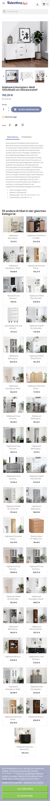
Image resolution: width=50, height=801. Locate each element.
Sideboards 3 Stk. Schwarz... (36, 657)
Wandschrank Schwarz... (13, 296)
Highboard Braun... (13, 656)
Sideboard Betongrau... (13, 236)
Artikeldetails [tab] (27, 137)
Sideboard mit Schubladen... (37, 687)
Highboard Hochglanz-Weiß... (13, 387)
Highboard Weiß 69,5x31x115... (36, 357)
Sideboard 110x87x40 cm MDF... (36, 236)
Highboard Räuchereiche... (36, 627)
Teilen (9, 125)
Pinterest (22, 125)
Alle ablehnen (25, 788)
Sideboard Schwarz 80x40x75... (25, 748)
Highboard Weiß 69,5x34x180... (36, 296)
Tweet (16, 125)
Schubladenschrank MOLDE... (13, 326)
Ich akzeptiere (25, 795)
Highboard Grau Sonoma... (14, 447)
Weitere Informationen (12, 782)
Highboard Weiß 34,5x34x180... (36, 326)
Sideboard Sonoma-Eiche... (36, 387)
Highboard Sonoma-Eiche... (36, 266)
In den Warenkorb (26, 109)
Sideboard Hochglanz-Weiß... (13, 266)
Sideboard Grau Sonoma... (13, 417)
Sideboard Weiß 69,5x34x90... (37, 477)
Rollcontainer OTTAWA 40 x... (36, 537)
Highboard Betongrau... (13, 357)
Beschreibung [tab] (12, 137)
